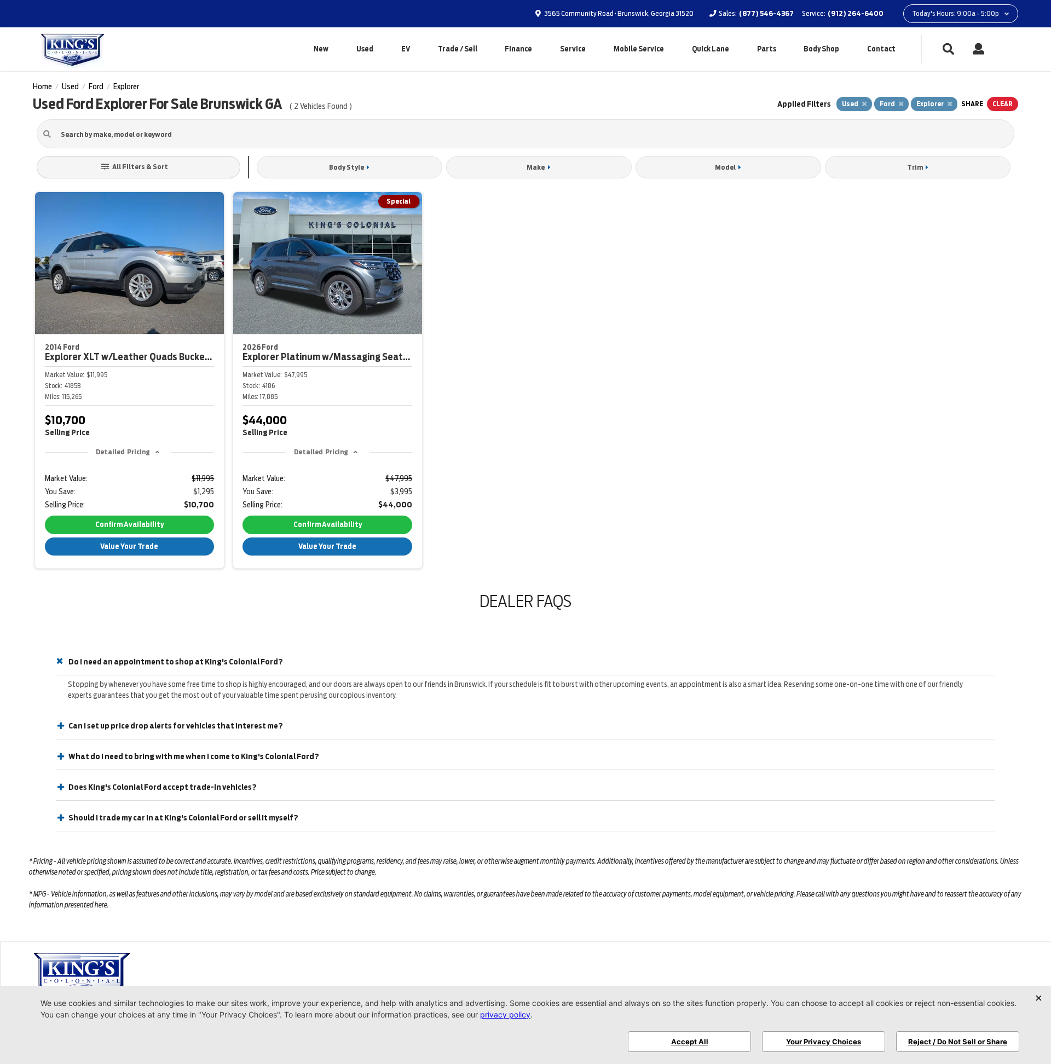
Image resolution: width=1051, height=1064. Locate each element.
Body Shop (821, 49)
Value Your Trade (129, 546)
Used (364, 49)
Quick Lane (710, 49)
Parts (766, 49)
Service (573, 49)
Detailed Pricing (123, 452)
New (321, 49)
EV (405, 49)
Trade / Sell (457, 49)
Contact (881, 49)
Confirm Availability (129, 525)
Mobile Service (639, 49)
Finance (518, 49)
